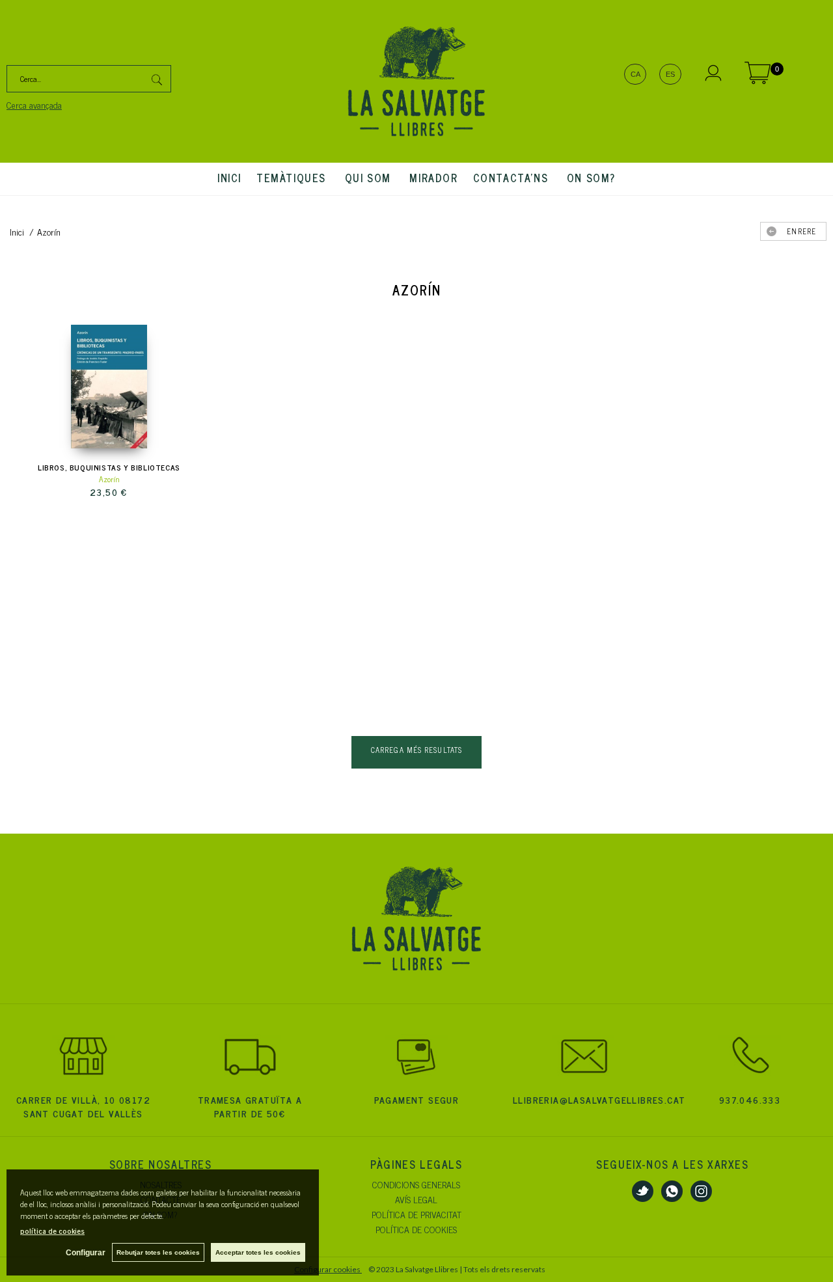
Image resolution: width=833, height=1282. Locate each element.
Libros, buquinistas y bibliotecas (109, 467)
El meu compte (713, 74)
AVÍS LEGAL (416, 1199)
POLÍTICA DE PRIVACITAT (416, 1214)
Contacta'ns (512, 177)
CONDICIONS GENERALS (416, 1184)
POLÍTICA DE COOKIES (416, 1228)
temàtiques (293, 177)
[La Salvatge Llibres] (416, 81)
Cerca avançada (34, 104)
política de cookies (52, 1230)
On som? (591, 177)
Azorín (109, 479)
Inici (229, 177)
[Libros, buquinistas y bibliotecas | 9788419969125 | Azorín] (109, 386)
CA (635, 74)
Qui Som (370, 177)
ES (670, 74)
